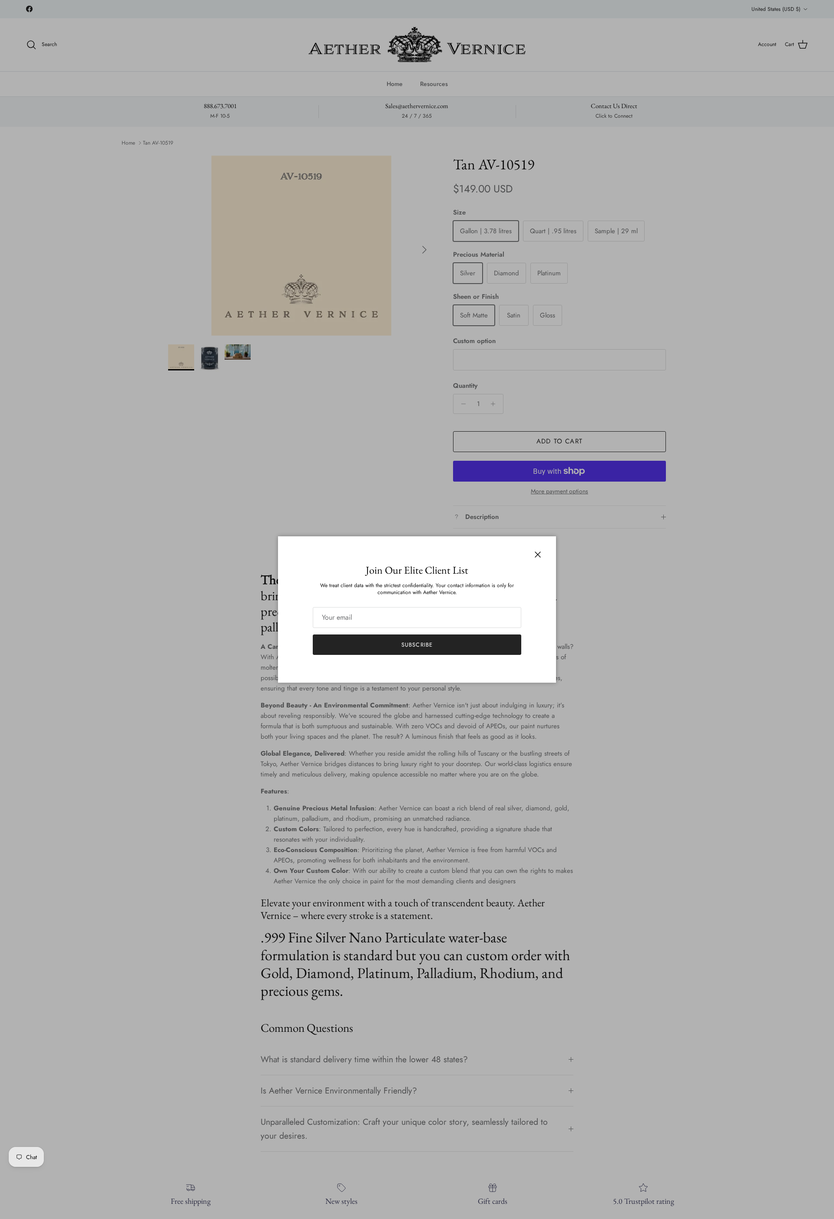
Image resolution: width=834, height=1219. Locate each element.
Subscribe (416, 645)
